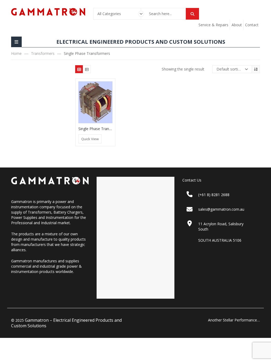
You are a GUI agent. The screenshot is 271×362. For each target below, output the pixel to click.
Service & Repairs (213, 24)
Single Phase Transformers (101, 128)
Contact (252, 24)
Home (16, 53)
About (237, 24)
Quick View (90, 138)
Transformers (43, 53)
